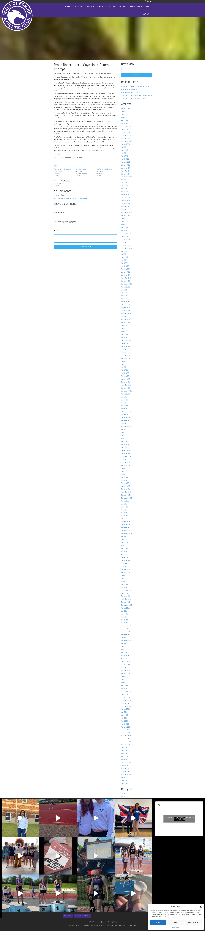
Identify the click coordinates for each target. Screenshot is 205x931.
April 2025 (124, 156)
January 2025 (125, 165)
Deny (175, 922)
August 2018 (125, 394)
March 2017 (125, 444)
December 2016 (126, 453)
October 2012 (125, 602)
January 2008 (125, 766)
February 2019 (126, 376)
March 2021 (125, 302)
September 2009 (126, 706)
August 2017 (125, 429)
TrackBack (83, 198)
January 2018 (125, 415)
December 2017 (126, 418)
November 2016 (126, 456)
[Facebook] (145, 1)
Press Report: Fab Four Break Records (133, 98)
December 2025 (126, 132)
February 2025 (126, 162)
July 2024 (124, 183)
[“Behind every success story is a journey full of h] (133, 818)
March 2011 (125, 655)
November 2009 (126, 700)
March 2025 (125, 159)
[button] (201, 906)
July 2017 (124, 432)
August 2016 (125, 465)
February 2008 (126, 763)
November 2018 (126, 385)
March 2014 (125, 551)
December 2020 (126, 310)
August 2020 (125, 322)
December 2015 (126, 489)
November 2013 (126, 563)
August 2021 (125, 287)
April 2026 (124, 120)
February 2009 (126, 727)
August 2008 (125, 745)
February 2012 (126, 626)
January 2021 (125, 308)
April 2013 (124, 584)
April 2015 (124, 513)
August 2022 (125, 251)
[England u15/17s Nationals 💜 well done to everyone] (20, 856)
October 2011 (125, 638)
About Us (78, 6)
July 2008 (124, 748)
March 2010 (125, 688)
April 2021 (124, 299)
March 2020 (125, 337)
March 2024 (125, 195)
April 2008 (124, 757)
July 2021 (124, 290)
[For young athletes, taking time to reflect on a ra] (133, 893)
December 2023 (126, 203)
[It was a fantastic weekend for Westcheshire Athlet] (58, 856)
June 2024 (124, 186)
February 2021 (126, 305)
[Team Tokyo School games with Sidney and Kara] (96, 818)
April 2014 (124, 548)
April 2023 (124, 227)
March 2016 (125, 480)
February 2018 (126, 412)
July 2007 (124, 780)
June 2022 (124, 257)
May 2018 (124, 403)
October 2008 (125, 739)
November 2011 (126, 635)
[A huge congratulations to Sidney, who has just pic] (133, 856)
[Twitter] (150, 1)
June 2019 (124, 364)
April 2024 (124, 192)
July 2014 (124, 539)
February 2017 (126, 447)
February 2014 (126, 554)
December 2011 (126, 632)
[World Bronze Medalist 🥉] (20, 818)
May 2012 (124, 617)
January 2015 (125, 522)
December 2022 (126, 239)
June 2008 (124, 751)
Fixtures (101, 6)
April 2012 (124, 620)
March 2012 (125, 623)
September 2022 (126, 248)
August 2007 (125, 777)
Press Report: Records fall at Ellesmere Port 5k (136, 95)
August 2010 (125, 673)
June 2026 (124, 114)
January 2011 (125, 661)
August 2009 (125, 709)
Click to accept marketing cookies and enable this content (179, 819)
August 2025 (125, 144)
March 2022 (125, 266)
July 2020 (124, 325)
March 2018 (125, 409)
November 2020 (126, 313)
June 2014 (124, 542)
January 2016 (125, 486)
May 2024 (124, 189)
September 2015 (126, 498)
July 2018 (124, 397)
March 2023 (125, 230)
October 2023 (125, 209)
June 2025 (124, 150)
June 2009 (124, 715)
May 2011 (124, 650)
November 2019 (126, 349)
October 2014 (125, 531)
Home (67, 6)
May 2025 (124, 153)
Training (90, 6)
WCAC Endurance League (129, 89)
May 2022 (124, 260)
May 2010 (124, 682)
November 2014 (126, 528)
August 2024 (125, 180)
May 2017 (124, 438)
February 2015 (126, 519)
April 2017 (124, 441)
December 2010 (126, 664)
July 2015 (124, 504)
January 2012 (125, 629)
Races (112, 6)
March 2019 (125, 373)
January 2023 (125, 236)
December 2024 (126, 168)
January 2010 (125, 694)
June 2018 (124, 400)
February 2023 (126, 233)
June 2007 (124, 783)
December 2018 (126, 382)
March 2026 (125, 123)
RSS (89, 922)
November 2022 (126, 242)
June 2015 (124, 507)
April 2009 (124, 721)
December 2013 (126, 560)
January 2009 (125, 730)
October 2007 (125, 771)
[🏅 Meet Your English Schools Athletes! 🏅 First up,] (96, 893)
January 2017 (125, 450)
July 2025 (124, 147)
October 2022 (125, 245)
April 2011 (124, 652)
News (148, 6)
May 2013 (124, 581)
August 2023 (125, 215)
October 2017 (125, 423)
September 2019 (126, 355)
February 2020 (126, 340)
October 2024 (125, 174)
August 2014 (125, 537)
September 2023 (126, 212)
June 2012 (124, 614)
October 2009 (125, 703)
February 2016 (126, 483)
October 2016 (125, 459)
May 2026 (124, 117)
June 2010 (124, 679)
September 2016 (126, 462)
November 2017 (126, 421)
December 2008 (126, 733)
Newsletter (124, 796)
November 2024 (126, 171)
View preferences (193, 922)
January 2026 (125, 129)
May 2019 (124, 367)
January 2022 (125, 272)
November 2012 (126, 599)
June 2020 (124, 328)
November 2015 (126, 492)
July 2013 (124, 575)
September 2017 (126, 426)
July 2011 (124, 647)
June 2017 (124, 435)
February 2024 (126, 197)
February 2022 (126, 269)
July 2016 (124, 468)
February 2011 (126, 658)
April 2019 (124, 370)
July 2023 (124, 218)
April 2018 (124, 406)
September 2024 (126, 177)
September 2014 (126, 534)
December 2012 (126, 596)
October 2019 (125, 352)
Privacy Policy (175, 927)
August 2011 (125, 644)
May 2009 (124, 718)
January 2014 (125, 557)
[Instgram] (147, 1)
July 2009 (124, 712)
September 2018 (126, 391)
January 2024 (125, 200)
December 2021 (126, 275)
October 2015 (125, 495)
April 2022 (124, 263)
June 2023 (124, 221)
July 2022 (124, 254)
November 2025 (126, 135)
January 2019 (125, 379)
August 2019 (125, 358)
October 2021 (125, 281)
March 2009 (125, 724)
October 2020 (125, 316)
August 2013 (125, 572)
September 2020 (126, 319)
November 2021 (126, 278)
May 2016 (124, 474)
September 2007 (126, 774)
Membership (136, 6)
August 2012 (125, 608)
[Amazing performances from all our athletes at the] (96, 856)
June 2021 (124, 293)
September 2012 (126, 605)
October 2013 (125, 566)
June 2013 (124, 578)
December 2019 (126, 346)
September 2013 (126, 569)
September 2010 (126, 670)
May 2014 (124, 545)
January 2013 (125, 593)
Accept (158, 922)
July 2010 (124, 676)
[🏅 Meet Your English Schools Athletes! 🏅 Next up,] (20, 893)
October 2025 (125, 138)
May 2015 (124, 510)
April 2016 (124, 477)
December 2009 (126, 697)
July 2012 (124, 611)
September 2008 (126, 742)
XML (93, 922)
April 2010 (124, 685)
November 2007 (126, 768)
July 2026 (124, 111)
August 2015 (125, 501)
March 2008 (125, 760)
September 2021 (126, 284)
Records (123, 6)
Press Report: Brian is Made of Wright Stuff (135, 86)
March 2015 (125, 516)
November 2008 (126, 736)
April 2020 (124, 334)
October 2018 (125, 388)
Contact (147, 13)
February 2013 (126, 590)
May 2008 (124, 754)
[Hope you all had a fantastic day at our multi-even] (58, 818)
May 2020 (124, 331)
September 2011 (126, 641)
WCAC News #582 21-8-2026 (131, 92)
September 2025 (126, 141)
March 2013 (125, 587)
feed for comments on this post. (66, 198)
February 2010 (126, 691)
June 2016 (124, 471)
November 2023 (126, 206)
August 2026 (125, 108)
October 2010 (125, 667)
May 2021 (124, 296)
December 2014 (126, 525)
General (56, 186)
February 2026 (126, 126)
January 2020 (125, 343)
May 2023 (124, 224)
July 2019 (124, 361)
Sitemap (98, 922)
